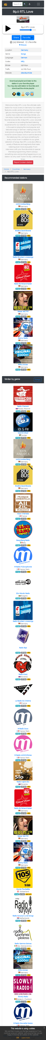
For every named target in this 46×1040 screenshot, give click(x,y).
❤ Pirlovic (23, 45)
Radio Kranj (23, 674)
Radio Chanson (23, 406)
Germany (24, 50)
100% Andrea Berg (23, 204)
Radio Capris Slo (23, 782)
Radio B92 (23, 648)
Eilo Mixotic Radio (23, 593)
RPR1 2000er (23, 365)
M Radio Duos (23, 729)
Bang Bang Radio (23, 540)
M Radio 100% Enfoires (23, 755)
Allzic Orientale (23, 514)
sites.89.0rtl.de (26, 73)
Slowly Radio (23, 997)
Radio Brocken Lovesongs (23, 257)
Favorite (27, 37)
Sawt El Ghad (23, 433)
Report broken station (23, 162)
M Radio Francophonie (23, 567)
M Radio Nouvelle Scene (23, 1023)
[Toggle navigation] (38, 4)
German (24, 58)
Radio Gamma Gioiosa (23, 943)
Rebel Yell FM (23, 311)
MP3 (22, 61)
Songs (23, 54)
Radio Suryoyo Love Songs (23, 916)
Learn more (25, 1038)
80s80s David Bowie (23, 231)
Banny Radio (23, 338)
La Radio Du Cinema (23, 701)
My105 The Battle (23, 889)
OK (17, 1038)
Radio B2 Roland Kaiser (23, 284)
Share (16, 37)
